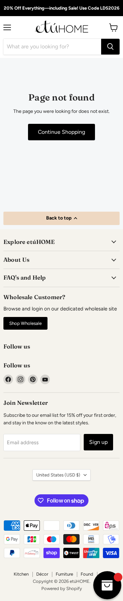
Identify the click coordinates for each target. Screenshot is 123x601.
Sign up (98, 442)
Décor (42, 574)
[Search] (110, 47)
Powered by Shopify (61, 588)
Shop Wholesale (25, 323)
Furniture (64, 574)
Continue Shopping (61, 132)
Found (87, 574)
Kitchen (21, 574)
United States (58, 475)
